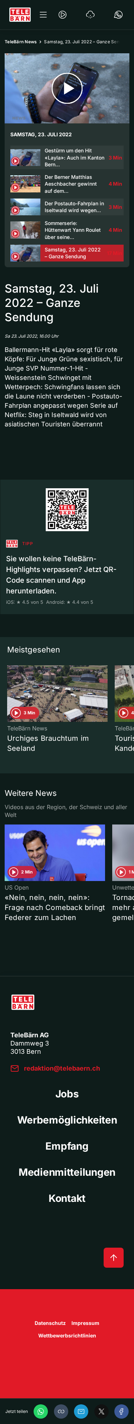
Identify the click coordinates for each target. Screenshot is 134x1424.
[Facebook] (121, 1411)
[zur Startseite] (20, 15)
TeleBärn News (21, 41)
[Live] (62, 14)
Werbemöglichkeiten (67, 1120)
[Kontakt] (118, 14)
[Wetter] (90, 14)
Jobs (67, 1094)
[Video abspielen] (67, 88)
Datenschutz (50, 1323)
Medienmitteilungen (67, 1172)
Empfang (66, 1146)
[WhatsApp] (41, 1411)
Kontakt (67, 1198)
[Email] (81, 1411)
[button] (61, 1411)
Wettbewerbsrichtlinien (67, 1335)
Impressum (85, 1323)
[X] (101, 1411)
